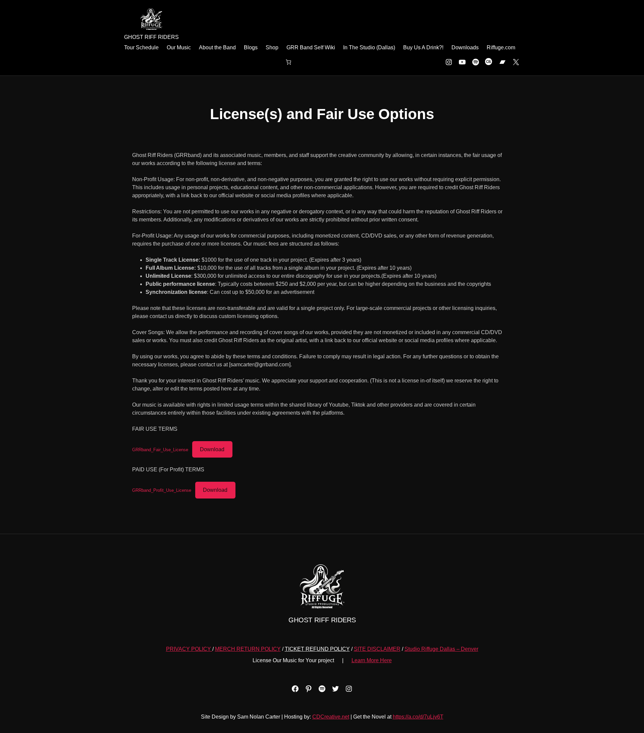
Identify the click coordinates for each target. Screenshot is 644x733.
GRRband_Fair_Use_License (160, 449)
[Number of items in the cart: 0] (288, 62)
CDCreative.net (330, 717)
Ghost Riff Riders (151, 37)
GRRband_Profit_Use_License (161, 490)
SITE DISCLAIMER (377, 649)
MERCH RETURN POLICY (248, 649)
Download (212, 449)
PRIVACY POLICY (189, 649)
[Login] (129, 62)
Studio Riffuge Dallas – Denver (441, 649)
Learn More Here (372, 660)
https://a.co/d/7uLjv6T (418, 717)
